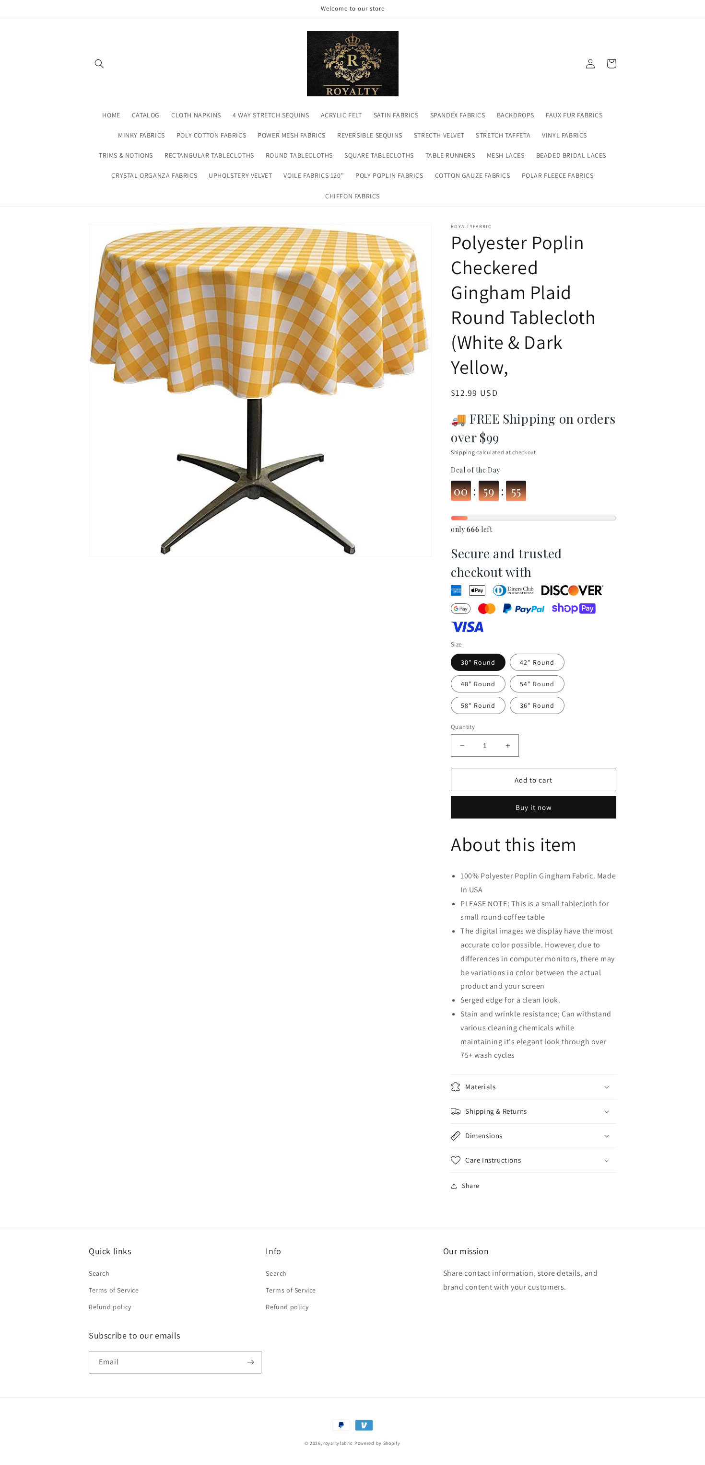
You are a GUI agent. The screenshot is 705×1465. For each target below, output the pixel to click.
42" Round (537, 662)
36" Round (537, 705)
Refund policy (110, 1307)
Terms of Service (114, 1290)
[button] (99, 63)
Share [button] (471, 1185)
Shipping (463, 452)
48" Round (478, 684)
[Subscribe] (250, 1362)
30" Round (478, 662)
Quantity (463, 727)
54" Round (537, 684)
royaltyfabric (338, 1443)
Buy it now (534, 807)
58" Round (478, 705)
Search (99, 1273)
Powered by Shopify (377, 1443)
